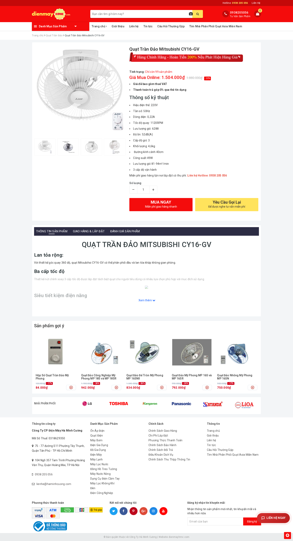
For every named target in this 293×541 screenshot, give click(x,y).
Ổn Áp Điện (97, 430)
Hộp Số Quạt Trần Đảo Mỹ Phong (52, 377)
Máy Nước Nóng (100, 473)
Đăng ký (252, 521)
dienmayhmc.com (179, 537)
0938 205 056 (44, 474)
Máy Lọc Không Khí (102, 483)
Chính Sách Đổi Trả (160, 449)
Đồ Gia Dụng (98, 449)
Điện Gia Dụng (99, 445)
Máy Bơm (96, 440)
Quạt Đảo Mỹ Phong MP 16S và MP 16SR (192, 377)
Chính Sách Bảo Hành (162, 445)
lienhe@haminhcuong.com (53, 484)
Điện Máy (96, 454)
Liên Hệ (256, 3)
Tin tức (148, 26)
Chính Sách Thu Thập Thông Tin (169, 459)
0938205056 (239, 12)
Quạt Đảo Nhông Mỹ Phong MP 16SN (234, 377)
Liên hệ (134, 26)
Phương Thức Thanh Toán (165, 440)
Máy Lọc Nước (99, 464)
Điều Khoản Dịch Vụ (160, 454)
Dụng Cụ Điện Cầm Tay (105, 478)
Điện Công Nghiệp (101, 493)
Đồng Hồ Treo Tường (103, 469)
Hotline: (235, 3)
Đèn (92, 488)
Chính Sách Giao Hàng (162, 430)
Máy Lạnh (96, 459)
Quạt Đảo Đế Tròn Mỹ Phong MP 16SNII (144, 377)
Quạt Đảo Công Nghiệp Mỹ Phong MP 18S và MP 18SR (98, 377)
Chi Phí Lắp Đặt (158, 435)
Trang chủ (99, 26)
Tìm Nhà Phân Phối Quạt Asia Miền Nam (215, 26)
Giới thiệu (118, 26)
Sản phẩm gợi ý (49, 325)
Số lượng (135, 183)
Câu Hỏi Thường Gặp (171, 26)
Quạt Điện (96, 435)
